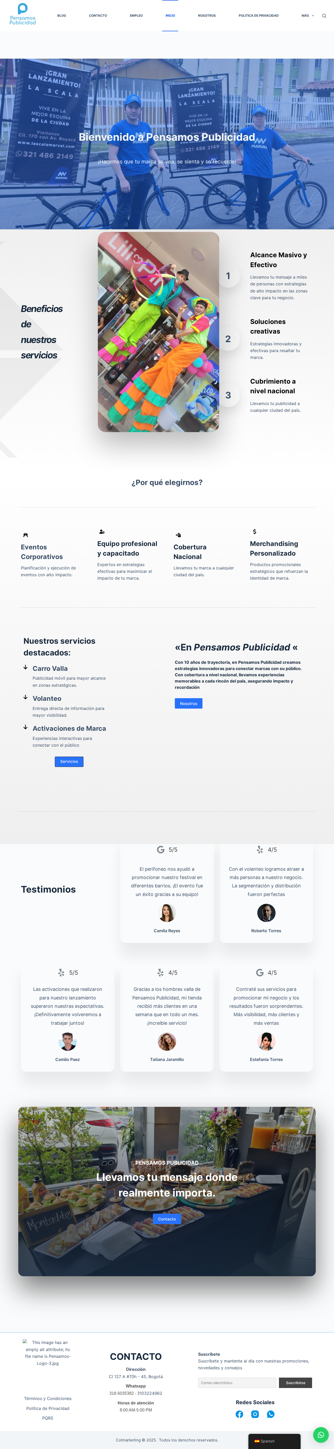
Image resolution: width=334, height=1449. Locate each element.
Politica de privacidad (259, 15)
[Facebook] (239, 1414)
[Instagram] (255, 1414)
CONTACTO (98, 15)
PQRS (47, 1418)
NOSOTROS (207, 15)
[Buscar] (324, 16)
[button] (69, 762)
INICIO (170, 15)
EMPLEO (136, 15)
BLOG (61, 15)
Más (305, 15)
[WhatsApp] (271, 1414)
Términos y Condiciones (47, 1398)
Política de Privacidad (47, 1408)
